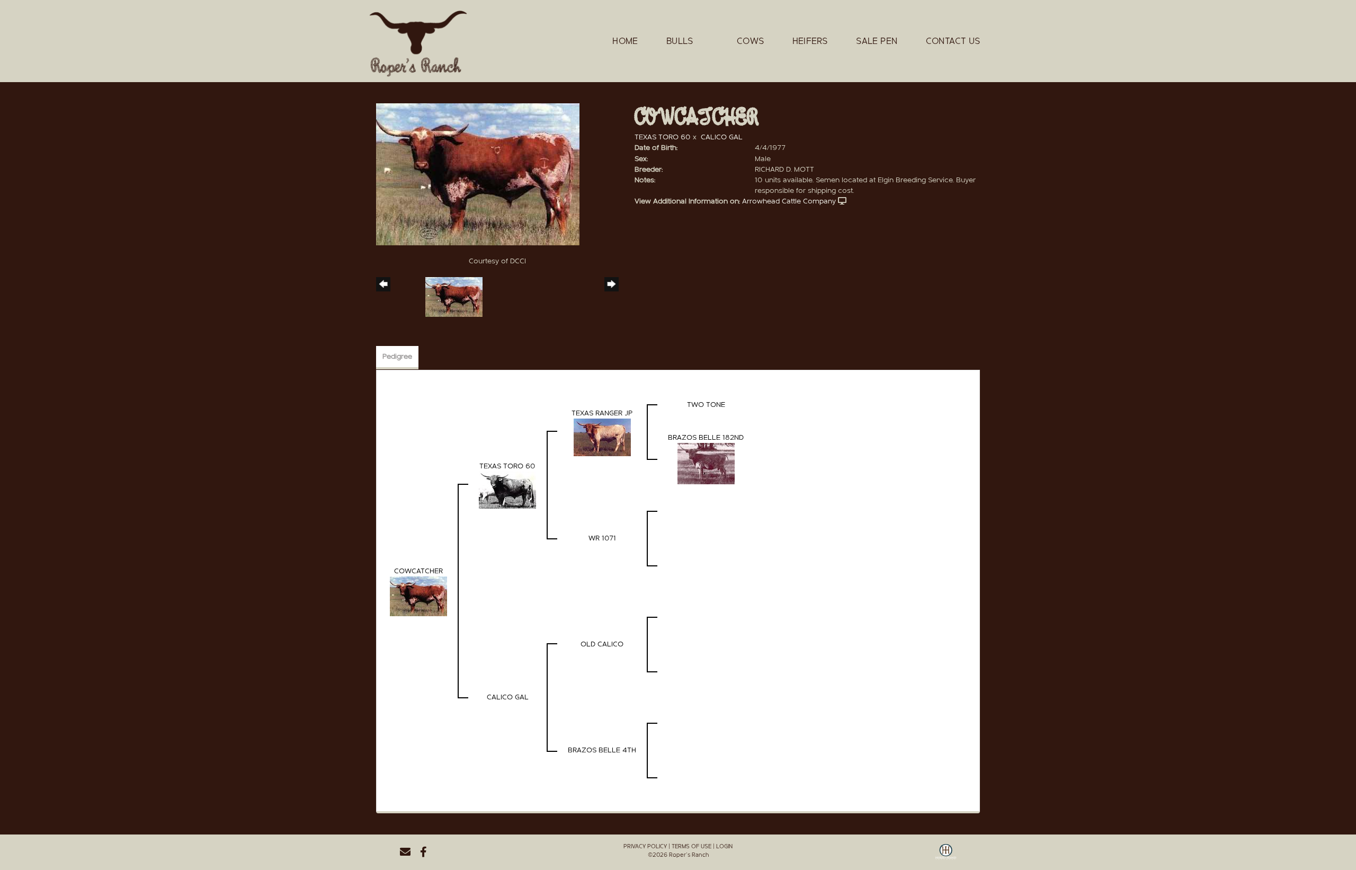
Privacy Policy (645, 846)
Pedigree (397, 356)
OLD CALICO (602, 644)
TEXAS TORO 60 (663, 137)
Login (724, 846)
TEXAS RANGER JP (602, 413)
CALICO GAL (722, 137)
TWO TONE (706, 405)
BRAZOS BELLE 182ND (706, 437)
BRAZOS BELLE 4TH (602, 750)
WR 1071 (602, 538)
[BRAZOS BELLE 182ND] (706, 463)
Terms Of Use (691, 846)
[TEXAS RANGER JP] (602, 436)
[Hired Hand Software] (945, 855)
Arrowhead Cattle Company (789, 201)
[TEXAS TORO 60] (507, 489)
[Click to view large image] (477, 174)
